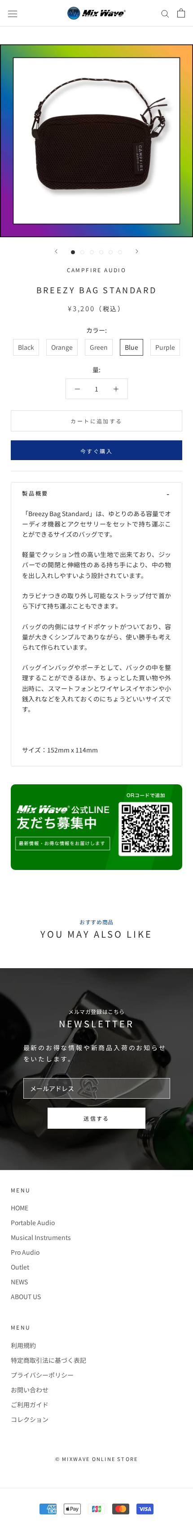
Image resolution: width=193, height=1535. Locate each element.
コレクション (29, 1419)
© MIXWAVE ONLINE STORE (96, 1458)
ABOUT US (26, 1296)
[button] (96, 493)
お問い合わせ (29, 1389)
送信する (96, 1118)
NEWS (19, 1281)
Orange (62, 347)
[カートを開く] (181, 13)
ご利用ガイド (29, 1404)
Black (26, 347)
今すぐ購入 (96, 451)
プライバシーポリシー (42, 1374)
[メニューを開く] (12, 13)
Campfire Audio (97, 270)
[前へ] (56, 251)
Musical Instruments (41, 1237)
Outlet (20, 1266)
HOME (19, 1207)
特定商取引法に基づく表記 (48, 1360)
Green (99, 347)
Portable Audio (33, 1222)
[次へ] (137, 251)
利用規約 (23, 1345)
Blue (131, 347)
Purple (165, 347)
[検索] (165, 13)
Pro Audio (25, 1252)
